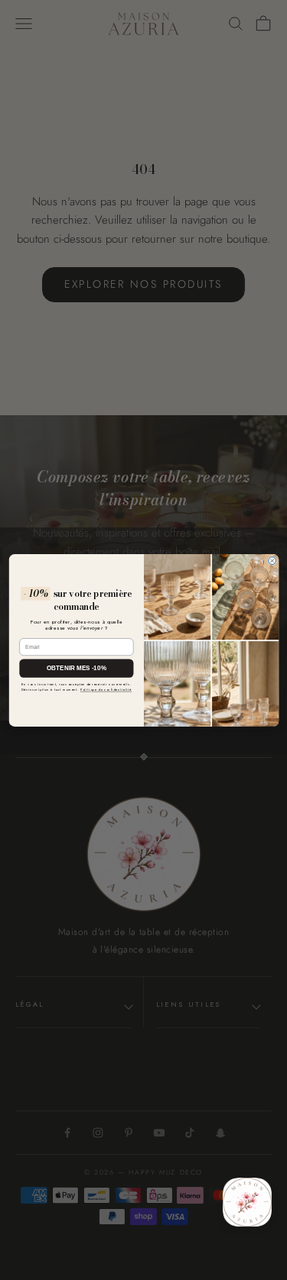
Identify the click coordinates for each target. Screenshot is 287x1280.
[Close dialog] (272, 560)
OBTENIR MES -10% (76, 667)
